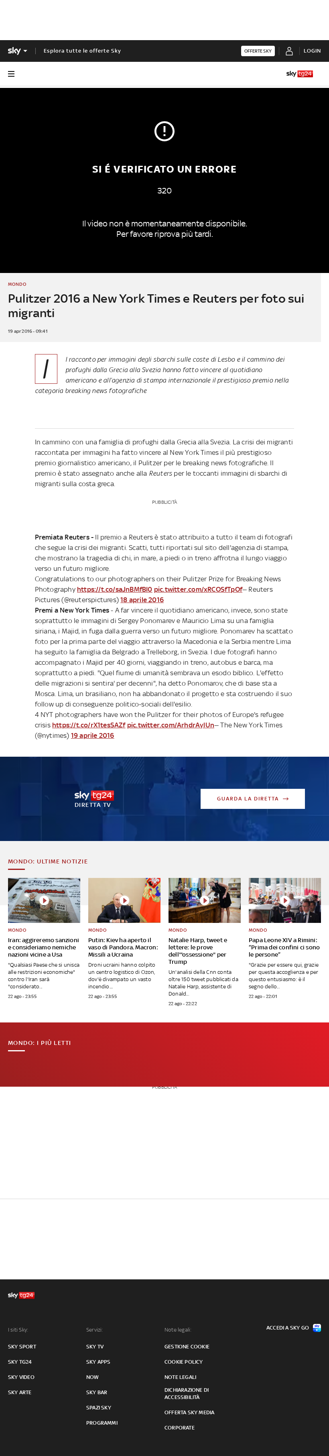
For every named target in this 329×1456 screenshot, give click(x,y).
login (312, 51)
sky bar (96, 1392)
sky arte (20, 1392)
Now (92, 1377)
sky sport (22, 1347)
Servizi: (94, 1330)
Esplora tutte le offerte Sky (82, 51)
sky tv (95, 1347)
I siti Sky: (18, 1330)
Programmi (102, 1423)
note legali (180, 1377)
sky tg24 (20, 1362)
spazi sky (98, 1408)
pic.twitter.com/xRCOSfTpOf (198, 589)
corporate (179, 1428)
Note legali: (177, 1330)
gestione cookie (186, 1347)
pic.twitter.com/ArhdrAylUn (170, 725)
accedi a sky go (287, 1328)
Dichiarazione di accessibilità (186, 1393)
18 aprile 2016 (142, 600)
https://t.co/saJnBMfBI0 (114, 589)
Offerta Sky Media (189, 1412)
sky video (21, 1377)
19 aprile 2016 (92, 735)
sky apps (98, 1362)
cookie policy (183, 1362)
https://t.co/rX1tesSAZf (89, 725)
